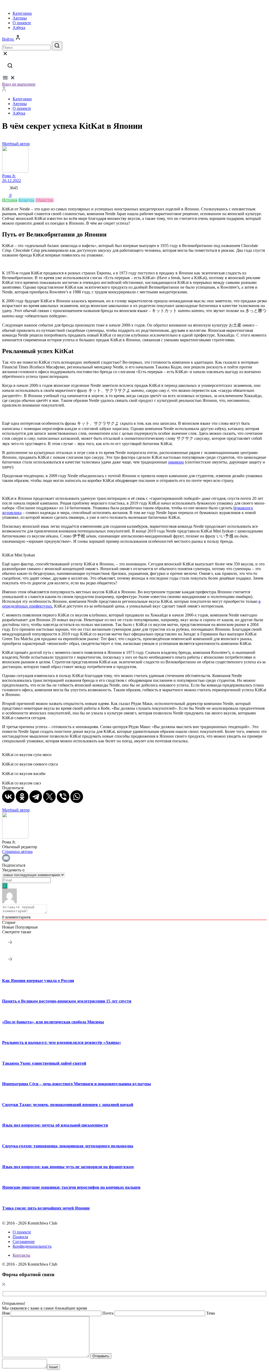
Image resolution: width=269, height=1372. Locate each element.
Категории (22, 13)
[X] (49, 796)
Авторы (20, 18)
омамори (176, 462)
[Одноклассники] (22, 796)
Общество (44, 200)
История (9, 200)
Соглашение (24, 1241)
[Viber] (63, 796)
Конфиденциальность (32, 1246)
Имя (6, 1313)
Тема (210, 1313)
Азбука (19, 27)
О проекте (22, 23)
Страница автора (17, 851)
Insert (53, 1367)
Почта (107, 1313)
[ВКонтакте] (8, 796)
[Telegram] (35, 796)
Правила (20, 1237)
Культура (26, 200)
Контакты (21, 1255)
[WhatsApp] (76, 796)
